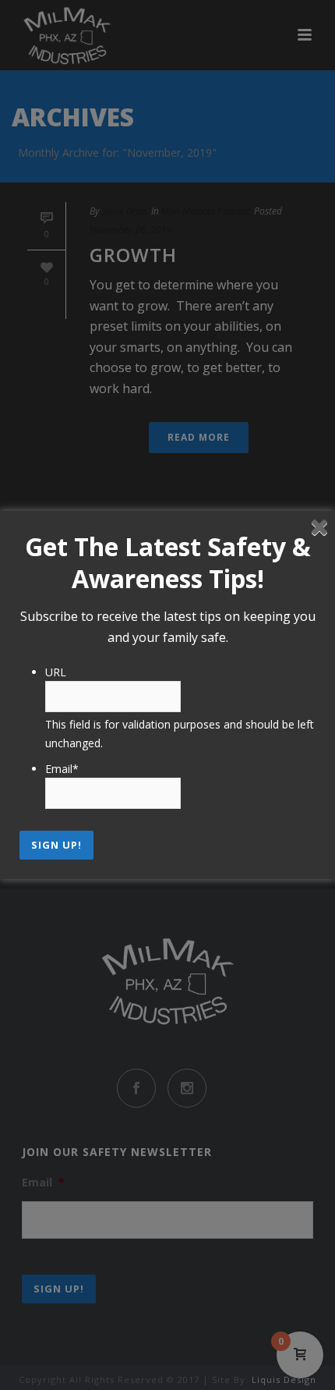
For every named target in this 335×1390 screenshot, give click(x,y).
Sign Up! (56, 845)
